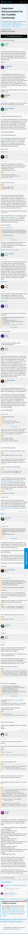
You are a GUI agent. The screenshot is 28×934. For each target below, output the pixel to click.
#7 (26, 291)
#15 (26, 642)
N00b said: (4, 414)
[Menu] (2, 2)
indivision (8, 518)
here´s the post (16, 700)
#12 (26, 523)
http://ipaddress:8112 (12, 141)
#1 (26, 49)
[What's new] (24, 2)
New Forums (26, 559)
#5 (26, 161)
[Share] (25, 49)
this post (18, 703)
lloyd (6, 305)
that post (23, 704)
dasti (6, 348)
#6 (26, 259)
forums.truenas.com (19, 919)
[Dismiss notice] (25, 6)
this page (13, 592)
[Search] (27, 2)
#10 (26, 353)
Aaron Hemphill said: (6, 227)
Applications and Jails (14, 888)
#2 (26, 71)
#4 (26, 113)
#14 (26, 630)
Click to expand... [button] (14, 240)
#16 (26, 739)
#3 (26, 100)
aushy (3, 33)
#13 (26, 575)
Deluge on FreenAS (9, 893)
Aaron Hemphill (9, 108)
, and (11, 249)
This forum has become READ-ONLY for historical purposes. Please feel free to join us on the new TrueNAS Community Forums (14, 24)
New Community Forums (13, 929)
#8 (26, 310)
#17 (26, 817)
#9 (26, 340)
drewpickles (8, 66)
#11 (26, 385)
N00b (6, 156)
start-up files (4, 212)
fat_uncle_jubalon (10, 380)
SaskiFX (7, 811)
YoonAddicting (7, 888)
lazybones (6, 894)
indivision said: (5, 578)
